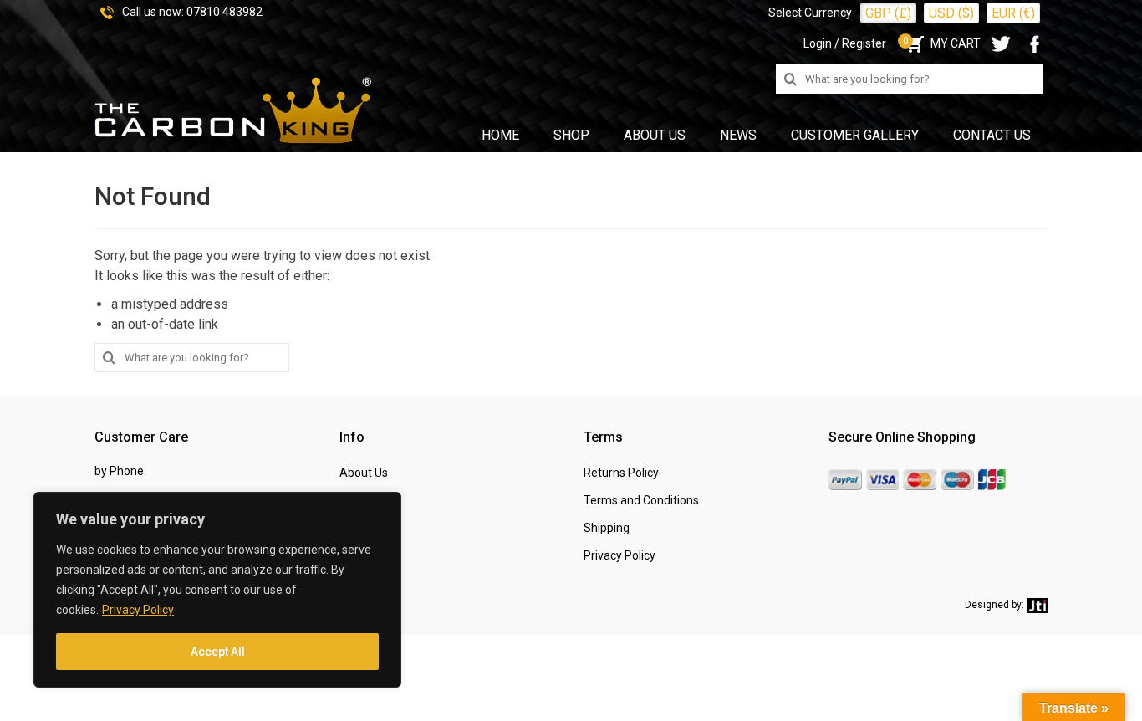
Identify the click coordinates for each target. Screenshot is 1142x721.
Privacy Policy (138, 609)
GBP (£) (888, 13)
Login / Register (844, 43)
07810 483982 (224, 11)
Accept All (218, 651)
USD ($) (951, 13)
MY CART (942, 43)
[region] (217, 590)
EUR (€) (1013, 13)
